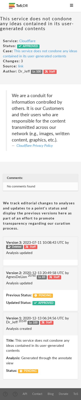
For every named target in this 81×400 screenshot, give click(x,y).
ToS (75, 394)
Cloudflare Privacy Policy (35, 146)
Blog (51, 394)
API (25, 394)
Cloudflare (27, 41)
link (20, 66)
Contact (37, 394)
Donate (63, 394)
